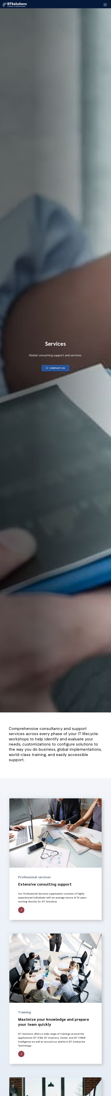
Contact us (57, 368)
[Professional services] (55, 799)
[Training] (55, 935)
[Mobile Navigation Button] (105, 4)
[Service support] (55, 1079)
